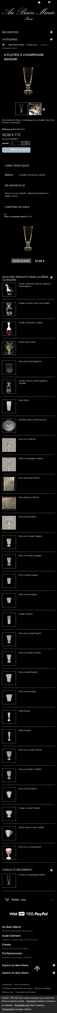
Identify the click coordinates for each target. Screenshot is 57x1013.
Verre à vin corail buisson (30, 847)
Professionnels (12, 953)
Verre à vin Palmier (27, 439)
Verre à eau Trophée (28, 788)
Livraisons (7, 984)
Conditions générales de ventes (17, 988)
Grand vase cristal (27, 342)
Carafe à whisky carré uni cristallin (34, 303)
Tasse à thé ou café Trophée (31, 827)
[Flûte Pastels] (9, 717)
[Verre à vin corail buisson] (9, 853)
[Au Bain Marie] (28, 14)
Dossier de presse (10, 948)
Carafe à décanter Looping (30, 322)
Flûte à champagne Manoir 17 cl (18, 217)
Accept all (31, 1001)
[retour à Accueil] (3, 45)
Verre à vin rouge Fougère (30, 536)
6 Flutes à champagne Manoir (32, 874)
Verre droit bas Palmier (29, 497)
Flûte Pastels (24, 711)
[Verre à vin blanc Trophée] (9, 775)
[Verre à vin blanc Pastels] (9, 659)
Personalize (8, 1009)
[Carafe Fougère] (9, 620)
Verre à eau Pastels (27, 691)
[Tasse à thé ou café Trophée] (9, 833)
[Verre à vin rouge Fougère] (9, 542)
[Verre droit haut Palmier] (9, 484)
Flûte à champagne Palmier (31, 458)
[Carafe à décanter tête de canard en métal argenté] (9, 290)
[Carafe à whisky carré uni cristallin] (9, 309)
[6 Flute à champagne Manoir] (21, 109)
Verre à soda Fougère (28, 575)
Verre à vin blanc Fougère (30, 555)
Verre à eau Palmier (27, 517)
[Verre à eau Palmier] (9, 523)
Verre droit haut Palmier (29, 478)
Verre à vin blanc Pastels (30, 652)
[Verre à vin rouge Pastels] (9, 639)
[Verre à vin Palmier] (9, 445)
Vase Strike (24, 400)
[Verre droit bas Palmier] (9, 503)
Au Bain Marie (11, 927)
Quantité (5, 143)
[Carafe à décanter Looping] (9, 328)
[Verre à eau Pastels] (9, 697)
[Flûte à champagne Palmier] (9, 464)
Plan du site (7, 992)
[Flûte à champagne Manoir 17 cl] (28, 239)
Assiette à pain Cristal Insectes (32, 419)
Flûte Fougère (25, 730)
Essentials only (22, 1005)
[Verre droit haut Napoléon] (9, 367)
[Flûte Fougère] (9, 736)
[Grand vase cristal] (9, 348)
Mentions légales (43, 988)
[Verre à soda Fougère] (9, 581)
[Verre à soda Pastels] (9, 678)
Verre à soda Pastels (28, 672)
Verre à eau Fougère (28, 594)
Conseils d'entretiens (25, 992)
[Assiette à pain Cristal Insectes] (9, 425)
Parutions (24, 948)
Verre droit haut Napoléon (30, 361)
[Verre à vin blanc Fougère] (9, 561)
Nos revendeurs (22, 984)
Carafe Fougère (26, 614)
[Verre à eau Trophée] (9, 794)
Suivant (43, 109)
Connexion (39, 2)
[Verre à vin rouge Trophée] (9, 756)
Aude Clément (11, 936)
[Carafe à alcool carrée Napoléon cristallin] (9, 387)
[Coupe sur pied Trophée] (9, 814)
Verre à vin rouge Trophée (30, 750)
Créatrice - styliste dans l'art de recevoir (20, 939)
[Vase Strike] (9, 406)
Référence (7, 129)
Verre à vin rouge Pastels (30, 633)
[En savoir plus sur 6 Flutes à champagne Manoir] (9, 881)
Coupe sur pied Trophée (29, 808)
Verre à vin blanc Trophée (30, 769)
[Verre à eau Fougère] (9, 600)
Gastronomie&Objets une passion (17, 931)
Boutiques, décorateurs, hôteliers (17, 957)
